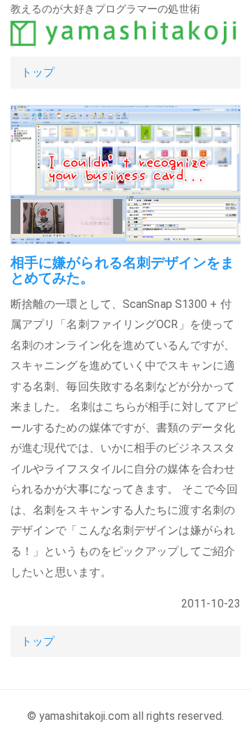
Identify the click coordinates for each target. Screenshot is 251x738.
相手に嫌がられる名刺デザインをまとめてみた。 (122, 270)
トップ (37, 72)
